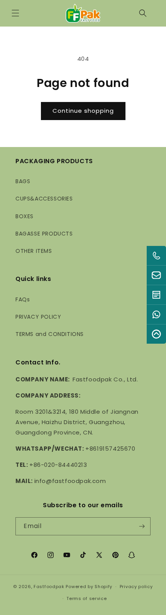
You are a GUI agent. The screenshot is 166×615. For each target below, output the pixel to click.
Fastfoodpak (49, 586)
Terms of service (86, 598)
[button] (15, 13)
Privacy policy (136, 586)
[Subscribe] (141, 526)
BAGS (22, 181)
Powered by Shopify (89, 586)
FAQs (22, 299)
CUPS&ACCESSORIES (44, 198)
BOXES (24, 216)
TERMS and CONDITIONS (49, 334)
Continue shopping (83, 111)
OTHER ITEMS (33, 251)
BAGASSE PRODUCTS (44, 233)
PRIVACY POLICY (38, 317)
